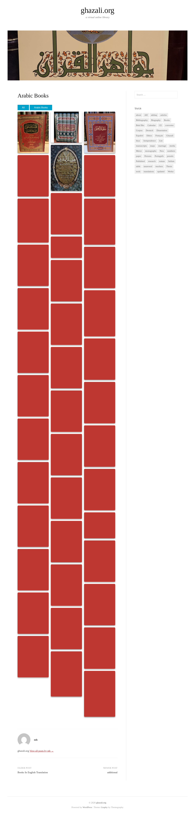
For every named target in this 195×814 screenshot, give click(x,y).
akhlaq (154, 115)
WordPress (87, 807)
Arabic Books (41, 107)
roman (162, 161)
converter (169, 125)
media (172, 146)
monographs (150, 151)
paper (138, 156)
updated (160, 171)
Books (167, 120)
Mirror (139, 151)
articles (163, 115)
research (152, 161)
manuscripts (141, 146)
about (138, 115)
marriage (162, 146)
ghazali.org (97, 10)
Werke (171, 171)
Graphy (104, 807)
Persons (147, 156)
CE (160, 125)
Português (159, 156)
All (23, 107)
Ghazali (169, 135)
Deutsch (149, 130)
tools (138, 171)
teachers (159, 166)
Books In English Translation (33, 772)
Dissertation (162, 130)
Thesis (169, 166)
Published (140, 161)
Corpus (139, 130)
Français (159, 135)
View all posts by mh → (42, 751)
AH (146, 115)
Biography (156, 120)
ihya (138, 141)
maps (152, 146)
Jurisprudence (149, 141)
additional (112, 772)
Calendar (152, 125)
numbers (171, 151)
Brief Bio (140, 125)
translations (149, 171)
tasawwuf (148, 166)
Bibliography (142, 120)
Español (139, 135)
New (162, 151)
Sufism (171, 161)
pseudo (170, 156)
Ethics (149, 135)
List (160, 141)
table (138, 166)
